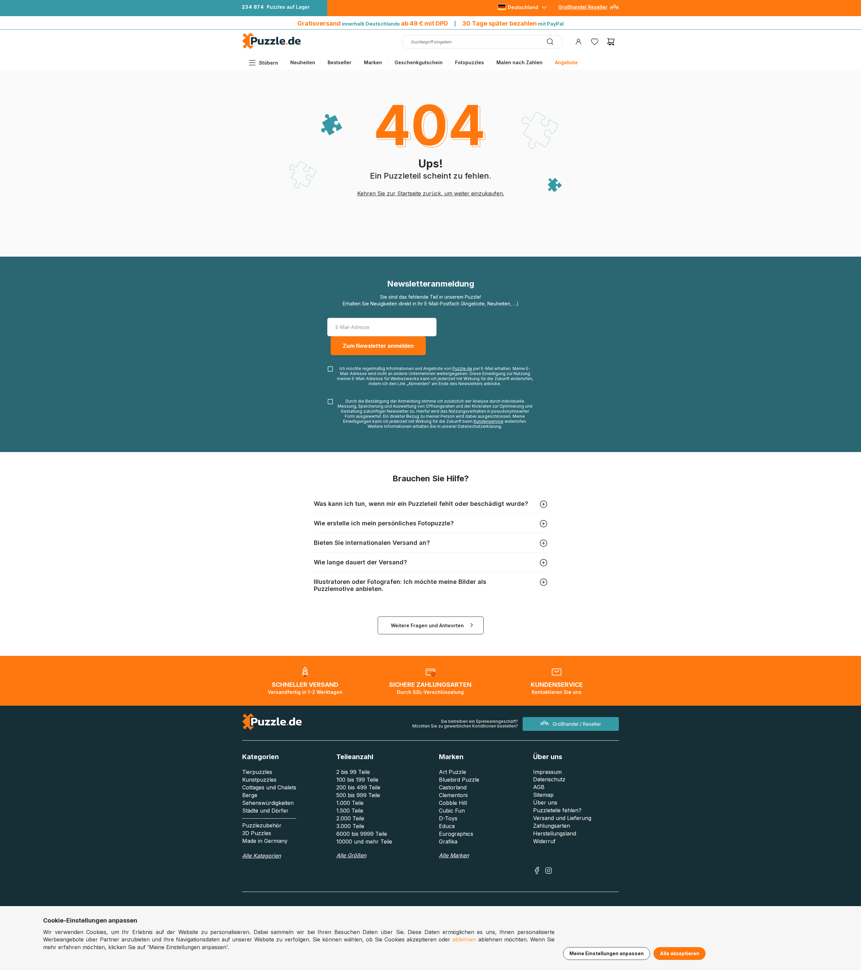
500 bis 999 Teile (358, 795)
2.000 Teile (350, 818)
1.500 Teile (349, 810)
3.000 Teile (350, 826)
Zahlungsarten (551, 825)
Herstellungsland (554, 833)
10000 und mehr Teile (364, 841)
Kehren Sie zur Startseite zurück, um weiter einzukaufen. (430, 193)
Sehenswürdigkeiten (268, 802)
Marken (373, 62)
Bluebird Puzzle (459, 779)
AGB (539, 787)
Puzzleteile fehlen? (557, 810)
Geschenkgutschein (419, 62)
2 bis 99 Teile (353, 772)
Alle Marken (454, 855)
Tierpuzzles (257, 772)
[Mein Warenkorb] (611, 42)
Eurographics (456, 833)
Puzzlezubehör (262, 825)
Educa (447, 826)
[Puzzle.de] (271, 47)
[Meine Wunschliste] (595, 42)
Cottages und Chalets (269, 787)
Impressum (547, 772)
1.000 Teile (350, 802)
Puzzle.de (462, 368)
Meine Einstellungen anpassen (606, 953)
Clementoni (453, 795)
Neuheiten (302, 62)
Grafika (448, 841)
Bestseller (339, 62)
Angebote (566, 62)
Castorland (452, 787)
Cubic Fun (452, 810)
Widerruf (544, 841)
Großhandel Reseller (582, 7)
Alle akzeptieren (679, 953)
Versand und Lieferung (562, 818)
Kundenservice (488, 421)
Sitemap (543, 794)
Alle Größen (351, 855)
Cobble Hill (453, 802)
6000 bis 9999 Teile (361, 833)
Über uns (545, 802)
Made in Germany (265, 840)
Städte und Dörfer (265, 810)
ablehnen (464, 939)
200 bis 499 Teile (358, 787)
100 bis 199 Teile (357, 779)
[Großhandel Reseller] (614, 9)
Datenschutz (549, 779)
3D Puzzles (256, 833)
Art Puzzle (452, 772)
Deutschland (523, 7)
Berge (249, 795)
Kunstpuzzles (259, 779)
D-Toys (448, 818)
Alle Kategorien (261, 855)
